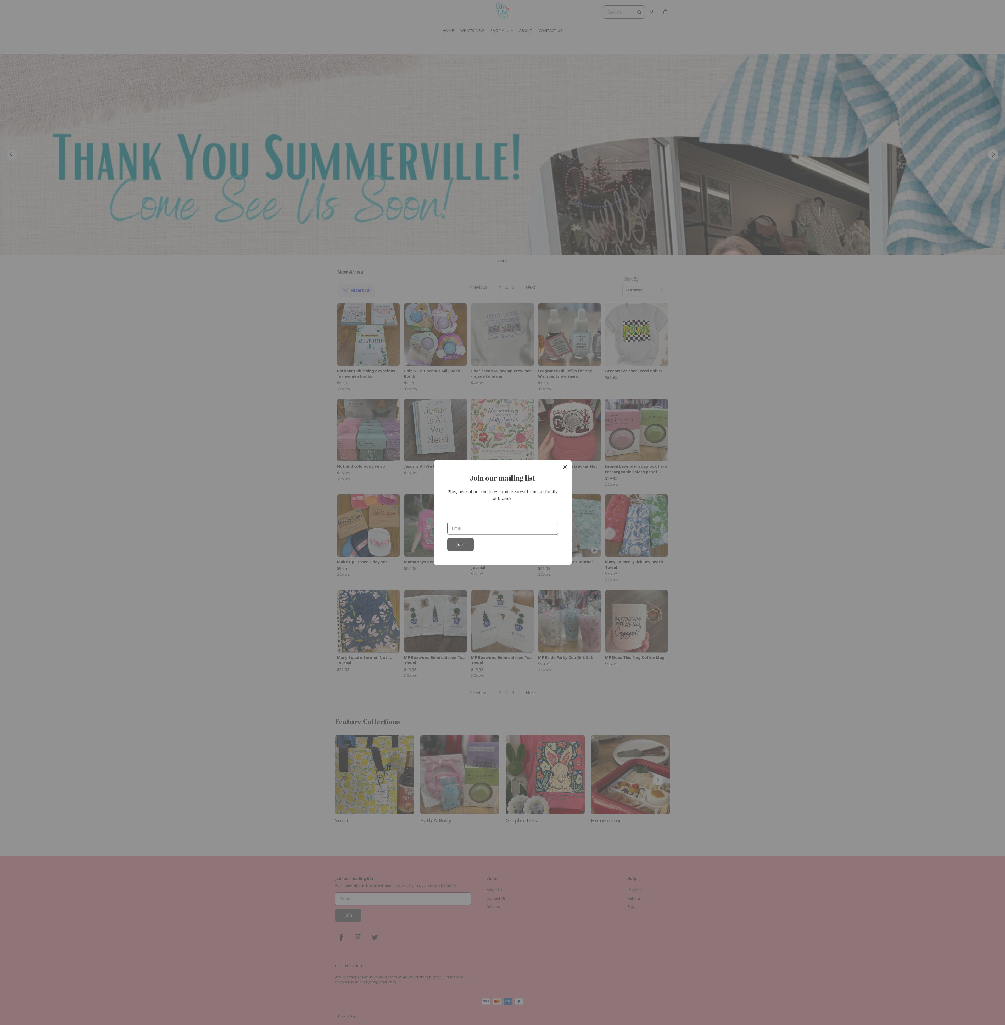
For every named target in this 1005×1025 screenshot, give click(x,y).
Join (460, 545)
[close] (565, 467)
